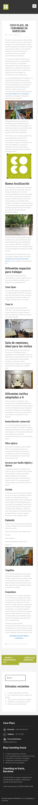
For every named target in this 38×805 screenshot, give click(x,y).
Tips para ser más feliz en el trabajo (19, 699)
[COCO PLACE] (5, 7)
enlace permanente (21, 644)
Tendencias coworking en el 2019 (18, 702)
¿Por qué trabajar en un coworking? (17, 94)
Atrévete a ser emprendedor (16, 704)
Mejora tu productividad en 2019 (9, 660)
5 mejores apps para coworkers (17, 693)
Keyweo (18, 35)
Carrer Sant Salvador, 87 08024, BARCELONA (18, 786)
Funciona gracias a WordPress (12, 798)
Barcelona (10, 644)
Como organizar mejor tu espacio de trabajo (20, 756)
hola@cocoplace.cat (10, 742)
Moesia (29, 798)
